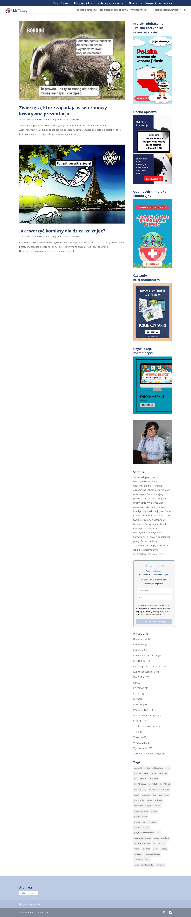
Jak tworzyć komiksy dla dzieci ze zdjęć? (62, 231)
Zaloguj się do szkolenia (158, 3)
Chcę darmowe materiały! (154, 621)
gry (144, 789)
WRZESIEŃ (139, 742)
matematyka (139, 800)
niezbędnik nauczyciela (143, 806)
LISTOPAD (138, 688)
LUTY (136, 693)
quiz (158, 832)
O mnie (65, 3)
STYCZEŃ (138, 720)
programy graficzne (142, 827)
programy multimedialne (144, 832)
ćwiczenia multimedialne (144, 865)
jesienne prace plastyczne (159, 789)
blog (168, 768)
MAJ (135, 699)
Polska (158, 806)
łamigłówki (160, 865)
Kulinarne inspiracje (144, 671)
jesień (136, 795)
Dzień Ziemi (165, 784)
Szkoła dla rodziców (144, 726)
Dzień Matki (153, 784)
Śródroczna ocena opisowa (114, 10)
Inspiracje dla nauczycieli (166, 10)
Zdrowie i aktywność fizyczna (149, 753)
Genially (137, 789)
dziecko (143, 779)
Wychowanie (140, 748)
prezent (154, 811)
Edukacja (138, 649)
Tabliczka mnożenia (86, 10)
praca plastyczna (141, 811)
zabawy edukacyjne (152, 854)
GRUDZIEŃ (139, 660)
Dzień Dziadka (140, 784)
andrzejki (138, 768)
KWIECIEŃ (138, 677)
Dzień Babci (153, 779)
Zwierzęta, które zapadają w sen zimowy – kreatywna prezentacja (64, 111)
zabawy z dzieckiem (142, 859)
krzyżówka (157, 795)
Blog (55, 3)
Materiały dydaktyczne (110, 3)
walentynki (162, 843)
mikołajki (158, 800)
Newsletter (135, 3)
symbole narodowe (142, 843)
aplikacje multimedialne (153, 768)
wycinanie (138, 854)
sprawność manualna (142, 838)
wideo (136, 849)
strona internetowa (161, 838)
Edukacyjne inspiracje (42, 119)
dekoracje (163, 773)
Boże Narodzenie (141, 773)
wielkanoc (146, 849)
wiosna (155, 849)
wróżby (164, 849)
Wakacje (138, 737)
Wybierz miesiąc (139, 10)
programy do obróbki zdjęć (145, 822)
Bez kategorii (140, 639)
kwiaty (166, 795)
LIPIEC (136, 682)
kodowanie (146, 795)
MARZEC (138, 704)
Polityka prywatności (29, 904)
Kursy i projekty (83, 3)
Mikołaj (150, 800)
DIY (135, 779)
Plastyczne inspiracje (144, 715)
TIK (77, 119)
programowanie (140, 816)
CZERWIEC (139, 644)
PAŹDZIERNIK (140, 709)
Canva (153, 773)
